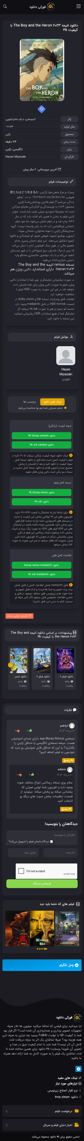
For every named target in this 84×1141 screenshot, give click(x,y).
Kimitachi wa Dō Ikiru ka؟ (49, 197)
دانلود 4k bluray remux (41, 492)
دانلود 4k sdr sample (42, 445)
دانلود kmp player (66, 1097)
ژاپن (8, 134)
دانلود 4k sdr (41, 502)
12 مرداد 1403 (67, 731)
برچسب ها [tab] (29, 402)
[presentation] (10, 665)
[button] (45, 949)
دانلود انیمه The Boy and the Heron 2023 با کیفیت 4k (44, 28)
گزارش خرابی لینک (18, 616)
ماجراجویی (12, 119)
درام (21, 119)
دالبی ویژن (23, 269)
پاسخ (67, 760)
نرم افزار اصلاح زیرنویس (63, 1090)
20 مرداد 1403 (65, 775)
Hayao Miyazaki (16, 157)
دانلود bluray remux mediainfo (41, 565)
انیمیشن (30, 119)
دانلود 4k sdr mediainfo (41, 574)
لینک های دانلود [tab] (52, 402)
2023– (9, 126)
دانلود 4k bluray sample (41, 436)
